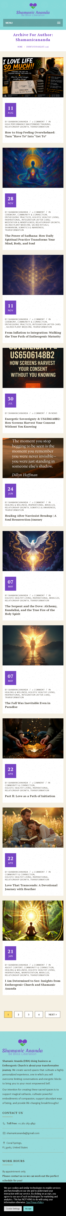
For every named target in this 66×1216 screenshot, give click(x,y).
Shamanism (11, 228)
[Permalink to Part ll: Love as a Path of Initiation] (33, 757)
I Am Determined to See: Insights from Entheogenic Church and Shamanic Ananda (32, 984)
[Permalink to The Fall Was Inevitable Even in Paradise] (33, 664)
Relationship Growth (17, 127)
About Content (14, 968)
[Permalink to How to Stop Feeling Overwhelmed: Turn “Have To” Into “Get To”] (33, 96)
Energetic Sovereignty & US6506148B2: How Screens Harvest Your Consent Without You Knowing (32, 422)
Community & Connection (20, 785)
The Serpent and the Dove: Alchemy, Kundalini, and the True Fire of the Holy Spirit (31, 610)
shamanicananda (18, 122)
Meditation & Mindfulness (19, 222)
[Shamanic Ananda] (33, 10)
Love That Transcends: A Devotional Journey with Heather (31, 887)
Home (19, 47)
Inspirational (12, 220)
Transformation (14, 230)
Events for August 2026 (37, 47)
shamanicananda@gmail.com (23, 1133)
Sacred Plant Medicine (17, 225)
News (54, 413)
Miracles (50, 505)
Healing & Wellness (16, 505)
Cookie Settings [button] (13, 1208)
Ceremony (10, 215)
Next (52, 1014)
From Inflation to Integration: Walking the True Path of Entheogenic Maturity (33, 334)
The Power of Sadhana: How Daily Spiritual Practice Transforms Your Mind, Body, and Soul (30, 239)
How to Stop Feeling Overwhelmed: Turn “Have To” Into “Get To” (30, 134)
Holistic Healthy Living (18, 598)
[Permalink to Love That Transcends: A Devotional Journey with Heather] (33, 846)
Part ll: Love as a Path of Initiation (30, 796)
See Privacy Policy (35, 1202)
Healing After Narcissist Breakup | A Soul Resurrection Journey (30, 517)
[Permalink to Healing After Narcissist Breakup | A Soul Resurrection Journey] (33, 477)
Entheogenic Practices (18, 217)
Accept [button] (28, 1208)
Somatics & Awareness (31, 228)
